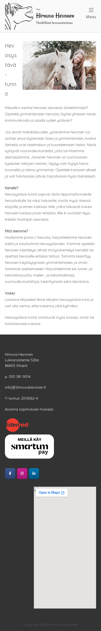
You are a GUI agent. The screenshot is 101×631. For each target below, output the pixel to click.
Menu (91, 16)
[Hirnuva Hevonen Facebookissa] (10, 473)
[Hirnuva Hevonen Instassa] (22, 473)
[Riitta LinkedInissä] (34, 473)
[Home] (39, 16)
